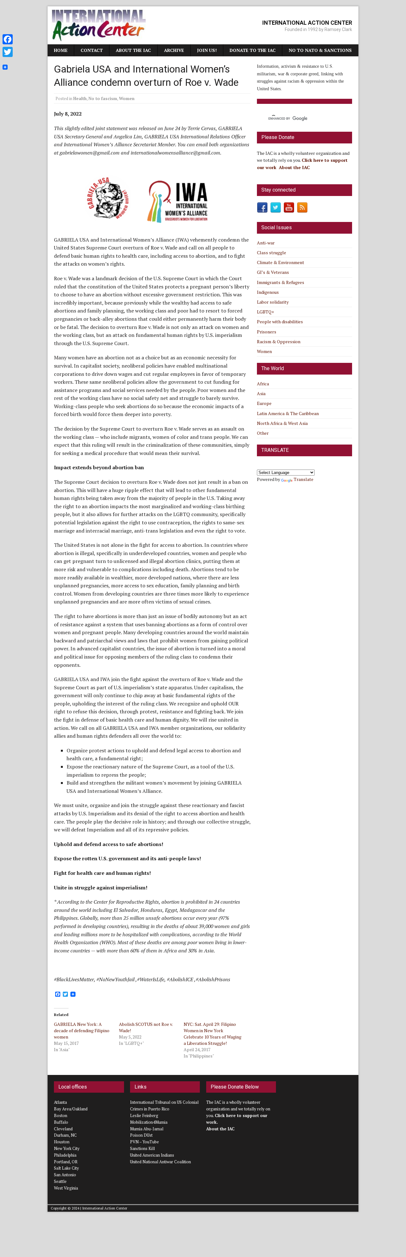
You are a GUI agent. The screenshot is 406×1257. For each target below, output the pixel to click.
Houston (61, 1142)
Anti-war (266, 243)
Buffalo (61, 1122)
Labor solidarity (273, 302)
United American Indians (152, 1155)
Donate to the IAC (253, 50)
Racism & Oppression (278, 341)
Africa (263, 384)
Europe (264, 403)
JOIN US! (207, 50)
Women (126, 98)
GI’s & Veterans (273, 272)
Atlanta (60, 1102)
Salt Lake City (66, 1168)
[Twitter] (7, 52)
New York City (67, 1148)
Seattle (60, 1181)
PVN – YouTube (144, 1142)
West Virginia (66, 1188)
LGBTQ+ (265, 312)
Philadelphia (65, 1155)
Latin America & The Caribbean (288, 413)
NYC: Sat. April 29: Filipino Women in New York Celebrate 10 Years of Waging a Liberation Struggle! (212, 1033)
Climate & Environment (280, 262)
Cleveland (63, 1129)
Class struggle (271, 253)
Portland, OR (65, 1162)
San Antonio (65, 1175)
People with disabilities (280, 322)
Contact (92, 50)
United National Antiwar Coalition (160, 1162)
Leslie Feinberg (144, 1115)
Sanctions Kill (142, 1148)
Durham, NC (65, 1135)
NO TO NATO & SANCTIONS (320, 50)
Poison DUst (141, 1135)
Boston (60, 1115)
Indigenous (268, 292)
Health (80, 98)
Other (263, 433)
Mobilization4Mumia (148, 1122)
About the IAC (133, 50)
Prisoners (266, 332)
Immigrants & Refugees (280, 282)
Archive (174, 50)
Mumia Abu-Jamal (146, 1129)
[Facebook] (7, 39)
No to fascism (102, 98)
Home (61, 50)
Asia (261, 393)
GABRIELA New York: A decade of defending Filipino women (81, 1030)
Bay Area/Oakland (71, 1109)
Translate (303, 479)
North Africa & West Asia (282, 423)
